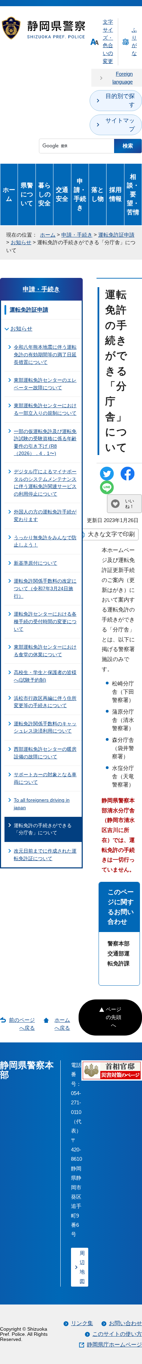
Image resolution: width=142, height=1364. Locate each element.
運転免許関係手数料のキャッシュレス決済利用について (45, 727)
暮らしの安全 (44, 194)
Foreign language (122, 78)
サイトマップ (120, 124)
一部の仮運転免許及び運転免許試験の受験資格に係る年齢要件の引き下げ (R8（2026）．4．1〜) (45, 442)
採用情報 (115, 194)
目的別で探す (120, 100)
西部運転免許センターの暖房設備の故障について (45, 752)
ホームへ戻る (62, 1024)
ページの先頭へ (113, 1017)
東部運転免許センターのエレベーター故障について (45, 383)
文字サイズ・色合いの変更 (108, 41)
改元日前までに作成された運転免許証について (45, 854)
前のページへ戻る (22, 1024)
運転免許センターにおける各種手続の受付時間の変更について (45, 621)
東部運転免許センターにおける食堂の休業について (45, 650)
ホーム (9, 194)
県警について (27, 194)
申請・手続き (80, 194)
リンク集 (82, 1323)
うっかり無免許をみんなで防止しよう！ (45, 541)
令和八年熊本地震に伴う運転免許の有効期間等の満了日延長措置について (45, 354)
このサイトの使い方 (117, 1334)
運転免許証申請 (116, 235)
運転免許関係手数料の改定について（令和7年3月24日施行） (45, 588)
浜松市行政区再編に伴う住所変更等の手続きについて (45, 701)
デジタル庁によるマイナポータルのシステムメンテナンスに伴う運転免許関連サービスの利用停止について (45, 483)
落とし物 (97, 194)
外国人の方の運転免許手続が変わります (45, 515)
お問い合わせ (125, 1323)
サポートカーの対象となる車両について (45, 778)
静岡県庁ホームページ (114, 1344)
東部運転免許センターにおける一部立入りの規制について (45, 409)
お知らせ (21, 242)
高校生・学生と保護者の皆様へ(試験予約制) (45, 676)
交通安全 (62, 194)
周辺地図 (82, 1267)
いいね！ (129, 503)
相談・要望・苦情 (133, 194)
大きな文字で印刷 (111, 534)
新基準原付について (35, 563)
